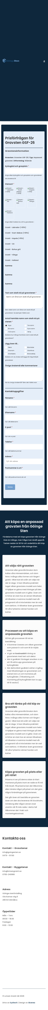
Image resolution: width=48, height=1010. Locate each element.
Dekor (10, 347)
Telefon (9, 442)
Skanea (31, 1002)
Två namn (11, 332)
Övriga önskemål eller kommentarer (21, 365)
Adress (9, 456)
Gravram (11, 350)
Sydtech (13, 1002)
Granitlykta (12, 354)
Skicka (10, 487)
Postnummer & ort (14, 468)
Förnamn (9, 398)
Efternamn (10, 412)
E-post (8, 427)
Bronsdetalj (31, 354)
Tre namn (30, 325)
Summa (8, 266)
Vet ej (29, 332)
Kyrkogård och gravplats (17, 166)
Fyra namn (31, 329)
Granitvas (30, 350)
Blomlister (30, 347)
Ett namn (11, 329)
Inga (9, 325)
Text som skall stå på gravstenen (21, 293)
